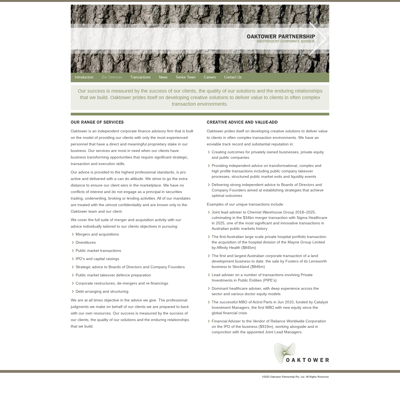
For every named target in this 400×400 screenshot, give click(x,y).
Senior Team (186, 77)
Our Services (111, 77)
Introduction (84, 77)
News (163, 77)
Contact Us (233, 77)
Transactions (140, 77)
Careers (210, 77)
